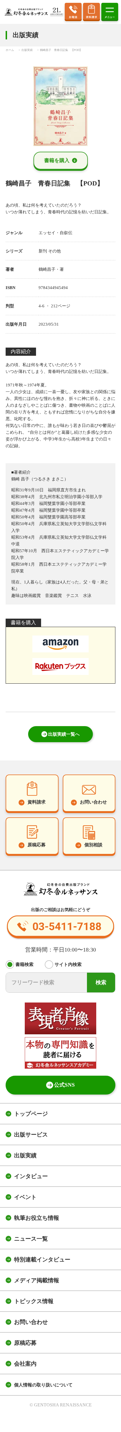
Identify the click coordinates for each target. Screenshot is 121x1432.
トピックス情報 (33, 1301)
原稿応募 (25, 1343)
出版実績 (25, 1155)
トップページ (31, 1114)
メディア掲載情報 (36, 1280)
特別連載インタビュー (42, 1259)
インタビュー (31, 1176)
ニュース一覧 (31, 1239)
